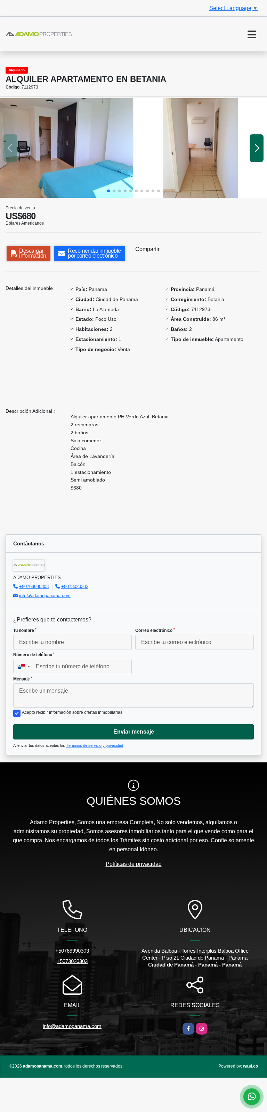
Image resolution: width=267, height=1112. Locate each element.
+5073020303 (74, 586)
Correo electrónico (155, 630)
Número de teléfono (34, 655)
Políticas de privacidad (134, 864)
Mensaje (22, 679)
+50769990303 (34, 586)
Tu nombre (25, 630)
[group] (66, 148)
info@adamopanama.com (45, 595)
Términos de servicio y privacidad (94, 745)
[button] (108, 191)
